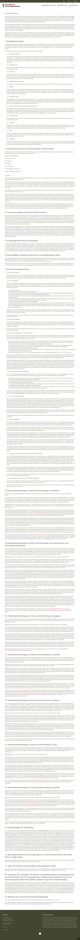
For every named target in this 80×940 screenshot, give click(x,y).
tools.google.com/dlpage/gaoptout (27, 599)
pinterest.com (25, 719)
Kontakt (69, 1)
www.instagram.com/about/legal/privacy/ (14, 650)
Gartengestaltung (48, 5)
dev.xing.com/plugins (26, 761)
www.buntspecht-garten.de (15, 171)
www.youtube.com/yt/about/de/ (30, 804)
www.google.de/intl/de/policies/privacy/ (56, 608)
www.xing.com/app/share (43, 781)
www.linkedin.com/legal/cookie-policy (48, 693)
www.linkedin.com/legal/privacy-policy (33, 694)
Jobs (64, 1)
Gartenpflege (62, 5)
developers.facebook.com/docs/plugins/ (41, 514)
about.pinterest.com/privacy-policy (41, 738)
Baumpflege (73, 5)
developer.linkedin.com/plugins (26, 671)
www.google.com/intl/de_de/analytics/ (59, 610)
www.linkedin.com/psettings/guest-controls (24, 690)
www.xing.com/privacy (40, 780)
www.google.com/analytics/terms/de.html (14, 610)
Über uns (76, 1)
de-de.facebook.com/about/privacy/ (39, 534)
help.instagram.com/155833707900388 (57, 648)
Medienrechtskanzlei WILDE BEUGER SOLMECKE (37, 904)
